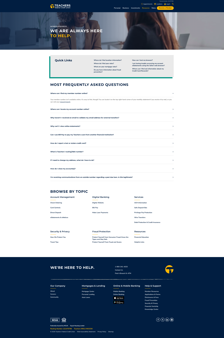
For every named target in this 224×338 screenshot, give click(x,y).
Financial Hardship (151, 306)
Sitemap (110, 332)
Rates (154, 8)
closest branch (65, 102)
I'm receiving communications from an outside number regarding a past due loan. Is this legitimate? (91, 177)
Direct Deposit (55, 212)
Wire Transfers (139, 217)
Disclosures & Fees (152, 297)
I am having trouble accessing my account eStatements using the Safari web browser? (148, 64)
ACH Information (140, 203)
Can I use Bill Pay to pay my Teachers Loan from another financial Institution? (82, 135)
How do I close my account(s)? (63, 169)
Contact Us (119, 270)
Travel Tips (54, 242)
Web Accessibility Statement (86, 332)
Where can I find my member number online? (69, 93)
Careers (53, 294)
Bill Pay (95, 208)
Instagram (172, 320)
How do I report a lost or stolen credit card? (68, 143)
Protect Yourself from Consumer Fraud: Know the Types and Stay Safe (110, 238)
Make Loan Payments (100, 212)
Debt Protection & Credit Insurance (147, 222)
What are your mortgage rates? (105, 67)
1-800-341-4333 (121, 267)
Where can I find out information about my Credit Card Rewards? (148, 70)
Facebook (158, 320)
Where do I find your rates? (104, 63)
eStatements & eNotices (59, 217)
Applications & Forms (152, 294)
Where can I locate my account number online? (69, 109)
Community (54, 297)
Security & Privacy (151, 303)
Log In (168, 4)
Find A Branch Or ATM (123, 273)
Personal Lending (88, 294)
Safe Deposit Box (140, 208)
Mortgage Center (88, 291)
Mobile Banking (119, 291)
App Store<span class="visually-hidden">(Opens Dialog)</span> (118, 298)
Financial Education (141, 237)
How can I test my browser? (142, 60)
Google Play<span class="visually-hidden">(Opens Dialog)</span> (118, 302)
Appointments (147, 4)
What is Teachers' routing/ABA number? (66, 152)
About (52, 291)
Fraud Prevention (151, 300)
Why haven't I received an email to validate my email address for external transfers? (84, 118)
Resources (146, 8)
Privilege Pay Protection (143, 212)
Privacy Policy (102, 332)
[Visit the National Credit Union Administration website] (55, 320)
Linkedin (167, 320)
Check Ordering (56, 203)
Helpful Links (139, 242)
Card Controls (55, 208)
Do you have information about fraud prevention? (107, 71)
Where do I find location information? (108, 60)
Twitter (163, 320)
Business (126, 8)
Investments (135, 8)
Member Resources (152, 291)
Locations (159, 4)
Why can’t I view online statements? (65, 126)
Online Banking (118, 294)
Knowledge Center (151, 309)
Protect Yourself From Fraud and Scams (107, 242)
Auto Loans (86, 297)
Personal (117, 8)
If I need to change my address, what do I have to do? (72, 160)
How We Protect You (58, 237)
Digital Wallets (98, 203)
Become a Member (165, 8)
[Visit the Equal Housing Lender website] (64, 320)
